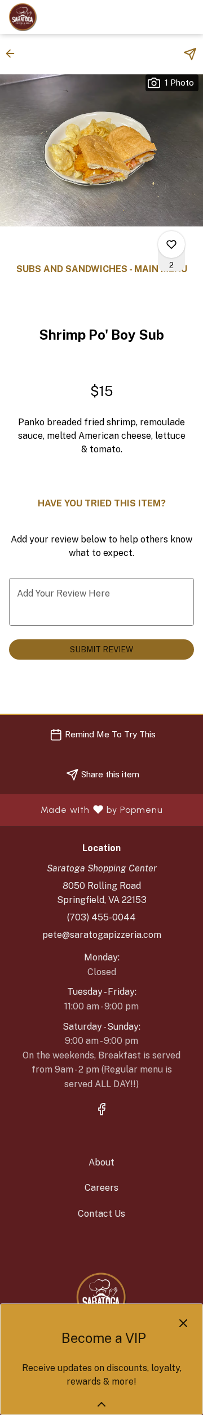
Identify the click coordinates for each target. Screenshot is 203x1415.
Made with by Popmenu (85, 810)
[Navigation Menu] (187, 16)
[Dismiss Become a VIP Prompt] (183, 1323)
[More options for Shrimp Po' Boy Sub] (171, 244)
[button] (13, 53)
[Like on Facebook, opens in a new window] (101, 1111)
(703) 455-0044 (101, 917)
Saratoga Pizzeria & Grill (101, 1297)
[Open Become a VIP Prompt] (101, 1404)
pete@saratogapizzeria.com (101, 934)
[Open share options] (190, 54)
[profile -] (159, 16)
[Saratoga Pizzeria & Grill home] (59, 17)
